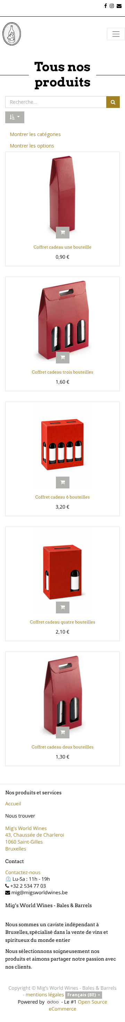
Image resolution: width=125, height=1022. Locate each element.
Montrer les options (32, 145)
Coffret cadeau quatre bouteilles (62, 622)
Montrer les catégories (35, 134)
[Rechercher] (113, 102)
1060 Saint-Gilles (24, 842)
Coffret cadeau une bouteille (63, 247)
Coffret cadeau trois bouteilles (62, 372)
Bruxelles (15, 849)
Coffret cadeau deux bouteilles (62, 746)
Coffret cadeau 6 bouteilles (62, 497)
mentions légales (45, 994)
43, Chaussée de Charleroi (34, 835)
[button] (14, 117)
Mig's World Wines (26, 828)
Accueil (13, 804)
